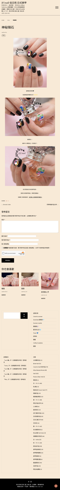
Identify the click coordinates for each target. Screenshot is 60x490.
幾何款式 (35, 409)
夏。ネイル (36, 400)
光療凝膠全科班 (17, 360)
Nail (9, 20)
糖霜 (3, 288)
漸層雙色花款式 (37, 436)
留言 (3, 219)
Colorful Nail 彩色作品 (39, 367)
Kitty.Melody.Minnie (38, 370)
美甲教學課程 (37, 452)
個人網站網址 (5, 244)
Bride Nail (36, 363)
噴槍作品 (35, 393)
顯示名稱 (5, 236)
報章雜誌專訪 (37, 396)
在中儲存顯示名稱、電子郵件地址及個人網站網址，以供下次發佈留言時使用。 (26, 248)
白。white (36, 439)
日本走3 (35, 423)
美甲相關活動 (37, 459)
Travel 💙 (35, 333)
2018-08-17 (4, 32)
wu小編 (7, 360)
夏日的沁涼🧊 (37, 329)
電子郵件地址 (6, 240)
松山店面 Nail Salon (38, 433)
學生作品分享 (37, 403)
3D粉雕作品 (36, 360)
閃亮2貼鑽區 (36, 469)
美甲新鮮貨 (36, 456)
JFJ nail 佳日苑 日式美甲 (14, 2)
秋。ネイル (36, 443)
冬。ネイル (36, 383)
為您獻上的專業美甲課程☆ (35, 197)
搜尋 (24, 315)
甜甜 (22, 288)
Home (3, 20)
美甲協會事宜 (37, 449)
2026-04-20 (24, 291)
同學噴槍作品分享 (52, 204)
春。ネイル (36, 426)
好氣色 (35, 336)
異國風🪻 (36, 326)
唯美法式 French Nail (39, 390)
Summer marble (37, 323)
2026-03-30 (44, 295)
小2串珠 (35, 406)
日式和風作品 (37, 416)
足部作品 (35, 466)
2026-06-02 (4, 291)
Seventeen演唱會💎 (38, 319)
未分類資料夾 (37, 429)
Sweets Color (7, 204)
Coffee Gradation (38, 343)
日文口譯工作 (37, 419)
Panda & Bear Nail (38, 376)
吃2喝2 (35, 386)
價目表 (35, 380)
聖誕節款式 (36, 462)
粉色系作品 (36, 446)
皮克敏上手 (45, 292)
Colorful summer (37, 316)
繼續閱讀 (43, 298)
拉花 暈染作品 (37, 413)
